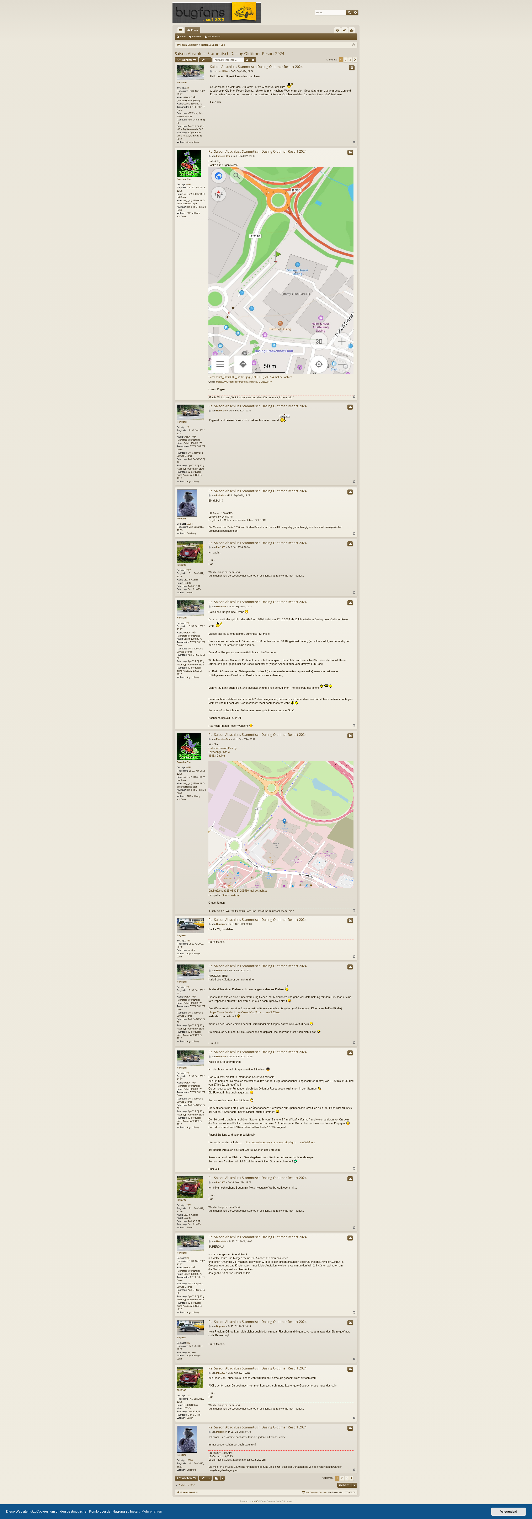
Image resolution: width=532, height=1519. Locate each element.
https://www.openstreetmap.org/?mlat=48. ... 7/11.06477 (244, 381)
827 (188, 940)
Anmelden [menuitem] (345, 31)
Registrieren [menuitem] (352, 31)
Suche (183, 36)
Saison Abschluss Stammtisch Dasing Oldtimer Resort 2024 (229, 53)
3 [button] (350, 60)
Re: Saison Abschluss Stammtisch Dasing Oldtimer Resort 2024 (257, 151)
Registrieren (214, 36)
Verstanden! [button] (508, 1511)
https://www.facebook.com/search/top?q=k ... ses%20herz (245, 1012)
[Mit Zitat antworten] (352, 67)
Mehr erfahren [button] (152, 1511)
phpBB (255, 1501)
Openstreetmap (231, 895)
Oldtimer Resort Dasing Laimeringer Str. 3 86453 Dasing (222, 752)
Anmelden (197, 36)
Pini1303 (181, 565)
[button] (355, 59)
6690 (188, 184)
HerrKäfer (182, 82)
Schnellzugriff (181, 31)
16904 (189, 524)
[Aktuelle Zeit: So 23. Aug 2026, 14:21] (353, 45)
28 (187, 87)
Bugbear (181, 935)
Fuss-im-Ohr (184, 179)
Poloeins (181, 518)
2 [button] (345, 60)
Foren (194, 30)
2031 (188, 570)
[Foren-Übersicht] (216, 12)
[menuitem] (337, 30)
